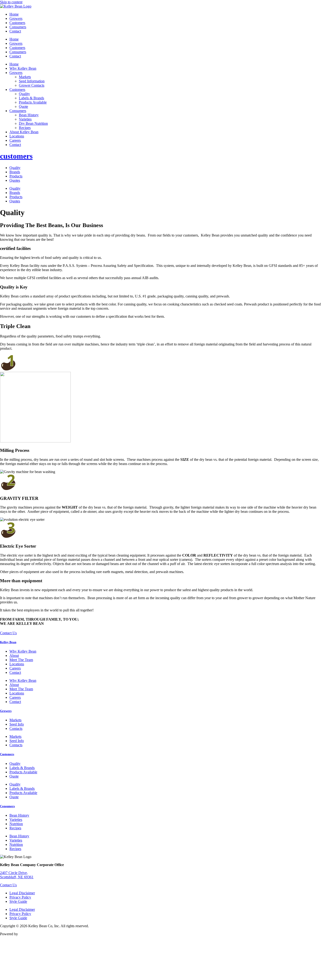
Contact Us (8, 885)
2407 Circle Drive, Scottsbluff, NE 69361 (16, 875)
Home (14, 14)
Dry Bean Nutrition (33, 123)
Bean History (29, 115)
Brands (14, 172)
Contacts (15, 728)
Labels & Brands (31, 98)
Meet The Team (21, 660)
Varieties (25, 119)
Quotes (14, 180)
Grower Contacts (31, 85)
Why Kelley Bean (22, 68)
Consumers (17, 27)
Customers (17, 23)
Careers (15, 140)
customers (16, 156)
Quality (24, 94)
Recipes (25, 128)
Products (15, 176)
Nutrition (16, 824)
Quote (23, 106)
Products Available (33, 102)
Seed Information (32, 81)
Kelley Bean (8, 642)
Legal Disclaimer (22, 893)
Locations (16, 136)
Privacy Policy (20, 897)
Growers (15, 18)
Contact (15, 31)
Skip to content (11, 2)
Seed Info (16, 724)
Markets (25, 77)
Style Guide (18, 901)
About (14, 656)
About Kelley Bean (23, 132)
